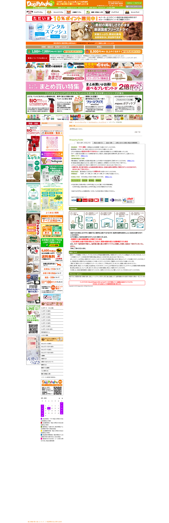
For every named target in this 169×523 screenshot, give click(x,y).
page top (137, 132)
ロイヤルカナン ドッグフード (97, 122)
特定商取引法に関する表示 (54, 521)
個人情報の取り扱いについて (36, 521)
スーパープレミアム (80, 122)
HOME (70, 122)
